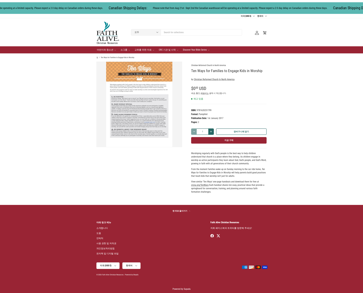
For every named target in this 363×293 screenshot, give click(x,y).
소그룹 (124, 49)
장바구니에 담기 (241, 131)
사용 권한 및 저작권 (106, 243)
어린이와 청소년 (105, 49)
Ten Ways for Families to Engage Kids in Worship (117, 57)
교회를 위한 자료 (143, 49)
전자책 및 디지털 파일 (107, 253)
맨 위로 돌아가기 (180, 211)
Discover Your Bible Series (195, 49)
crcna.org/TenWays (200, 185)
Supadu (187, 289)
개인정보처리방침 (105, 248)
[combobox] (186, 32)
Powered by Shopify (131, 275)
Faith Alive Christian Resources (113, 275)
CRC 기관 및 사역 (167, 49)
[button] (265, 33)
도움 (98, 233)
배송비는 (205, 93)
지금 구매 (228, 140)
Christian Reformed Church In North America (208, 65)
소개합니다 (102, 228)
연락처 (99, 238)
